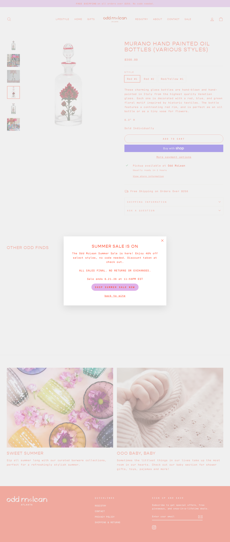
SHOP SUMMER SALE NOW (115, 287)
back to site (115, 295)
